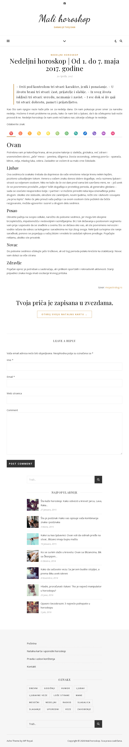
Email (11, 376)
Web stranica (14, 393)
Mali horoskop (64, 18)
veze (68, 709)
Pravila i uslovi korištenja (41, 658)
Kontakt (31, 666)
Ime (10, 360)
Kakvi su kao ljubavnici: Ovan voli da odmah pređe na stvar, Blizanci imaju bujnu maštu (71, 537)
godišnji (49, 688)
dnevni (33, 688)
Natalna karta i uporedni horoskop (46, 651)
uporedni (53, 709)
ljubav (80, 688)
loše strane (62, 695)
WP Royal (28, 740)
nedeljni (51, 702)
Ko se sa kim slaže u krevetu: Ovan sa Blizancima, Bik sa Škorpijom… (71, 554)
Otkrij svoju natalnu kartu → (64, 314)
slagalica (84, 702)
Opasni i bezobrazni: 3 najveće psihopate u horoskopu (65, 605)
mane (79, 695)
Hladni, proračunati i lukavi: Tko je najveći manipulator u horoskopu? (71, 588)
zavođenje (84, 709)
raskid (67, 702)
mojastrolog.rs (113, 287)
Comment (12, 410)
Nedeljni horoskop (64, 55)
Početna (31, 643)
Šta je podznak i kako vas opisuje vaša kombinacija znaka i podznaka (69, 520)
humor (65, 688)
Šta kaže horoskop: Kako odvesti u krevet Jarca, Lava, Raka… (71, 503)
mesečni (34, 702)
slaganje (35, 709)
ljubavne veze (38, 695)
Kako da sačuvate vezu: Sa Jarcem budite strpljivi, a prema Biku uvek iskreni (70, 571)
